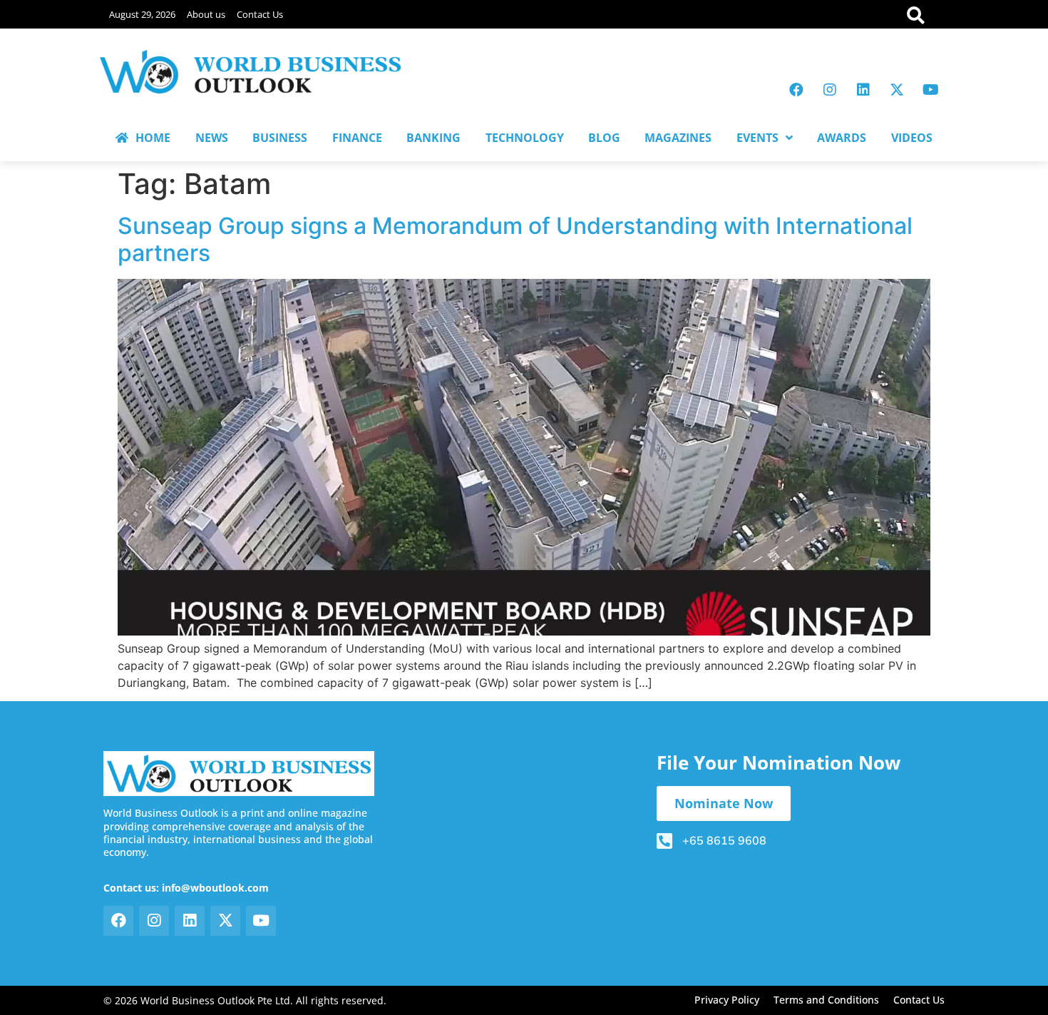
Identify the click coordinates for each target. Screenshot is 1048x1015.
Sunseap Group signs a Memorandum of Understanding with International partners (515, 239)
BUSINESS (279, 138)
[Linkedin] (863, 90)
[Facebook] (796, 90)
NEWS (211, 138)
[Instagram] (830, 90)
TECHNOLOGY (525, 138)
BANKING (433, 138)
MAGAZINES (677, 138)
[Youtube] (930, 90)
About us (206, 14)
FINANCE (357, 138)
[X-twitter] (897, 90)
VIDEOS (912, 138)
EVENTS (757, 138)
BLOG (604, 138)
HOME (152, 138)
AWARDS (841, 138)
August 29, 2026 (142, 14)
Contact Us (260, 14)
